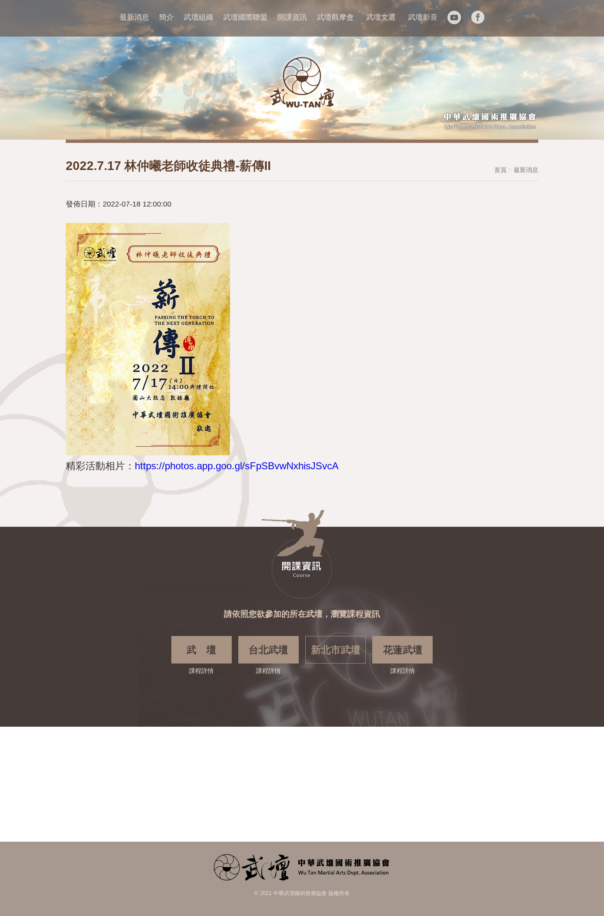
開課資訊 (292, 17)
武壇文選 (381, 17)
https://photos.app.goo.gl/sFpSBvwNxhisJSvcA (237, 465)
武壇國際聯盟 (245, 17)
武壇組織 (198, 17)
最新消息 (134, 17)
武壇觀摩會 (335, 17)
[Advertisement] (246, 784)
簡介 (166, 17)
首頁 (500, 169)
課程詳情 (201, 659)
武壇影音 (423, 17)
